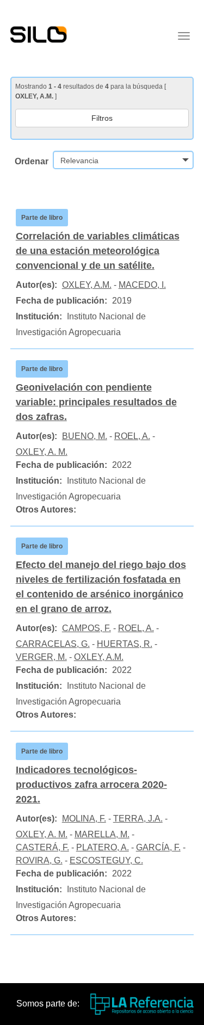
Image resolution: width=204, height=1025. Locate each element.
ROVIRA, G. (39, 860)
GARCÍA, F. (158, 847)
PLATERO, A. (102, 847)
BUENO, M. (84, 436)
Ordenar (31, 161)
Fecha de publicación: (61, 300)
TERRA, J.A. (138, 818)
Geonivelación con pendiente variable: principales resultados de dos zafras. (96, 402)
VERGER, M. (41, 657)
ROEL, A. (132, 436)
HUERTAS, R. (124, 644)
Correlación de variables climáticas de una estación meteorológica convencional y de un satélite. (98, 251)
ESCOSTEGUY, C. (106, 860)
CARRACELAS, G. (53, 644)
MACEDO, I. (142, 284)
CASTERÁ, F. (42, 847)
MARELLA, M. (102, 834)
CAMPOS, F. (86, 628)
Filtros (102, 118)
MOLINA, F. (84, 818)
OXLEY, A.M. (87, 284)
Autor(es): (36, 284)
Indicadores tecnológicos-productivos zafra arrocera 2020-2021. (91, 784)
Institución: (39, 316)
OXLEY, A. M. (41, 451)
